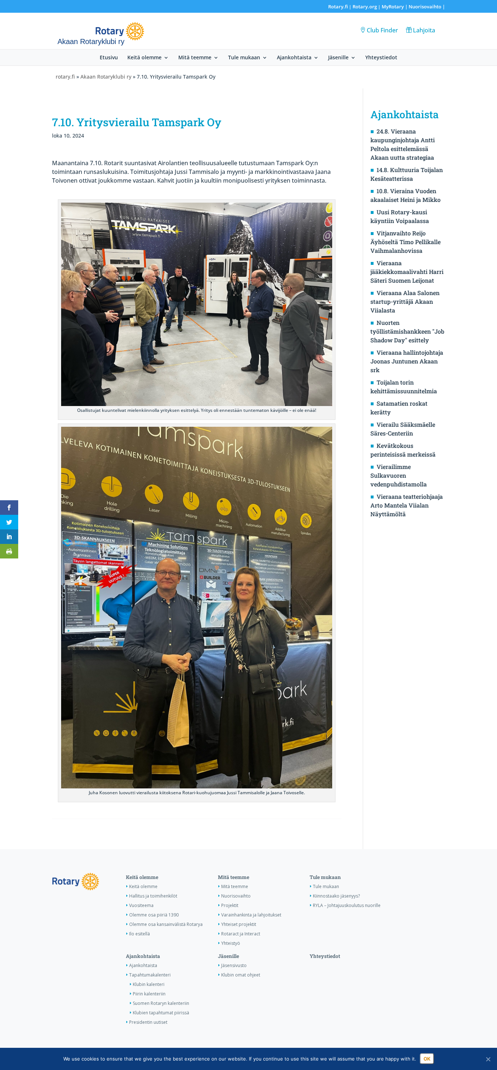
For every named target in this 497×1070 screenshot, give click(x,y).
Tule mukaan (244, 58)
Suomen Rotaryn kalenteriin (161, 1003)
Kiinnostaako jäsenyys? (336, 896)
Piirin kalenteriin (149, 994)
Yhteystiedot (381, 58)
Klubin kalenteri (148, 984)
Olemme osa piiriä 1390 (154, 915)
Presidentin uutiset (148, 1022)
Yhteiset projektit (238, 924)
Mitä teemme (194, 58)
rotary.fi (65, 76)
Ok (427, 1059)
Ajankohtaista (294, 58)
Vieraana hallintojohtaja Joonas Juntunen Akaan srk (406, 361)
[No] (488, 1059)
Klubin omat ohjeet (240, 975)
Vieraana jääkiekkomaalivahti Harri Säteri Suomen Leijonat (407, 271)
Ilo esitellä (139, 934)
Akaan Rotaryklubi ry (105, 76)
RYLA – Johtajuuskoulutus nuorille (347, 905)
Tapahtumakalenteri (150, 975)
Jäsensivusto (234, 965)
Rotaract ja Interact (240, 934)
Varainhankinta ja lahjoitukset (251, 915)
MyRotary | (395, 6)
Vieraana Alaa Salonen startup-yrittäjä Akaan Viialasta (405, 301)
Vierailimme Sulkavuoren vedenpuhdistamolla (398, 475)
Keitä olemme (144, 58)
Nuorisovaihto (425, 6)
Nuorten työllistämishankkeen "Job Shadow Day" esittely (407, 331)
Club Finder (382, 30)
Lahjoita (424, 30)
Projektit (229, 905)
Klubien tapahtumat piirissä (161, 1013)
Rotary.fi (338, 6)
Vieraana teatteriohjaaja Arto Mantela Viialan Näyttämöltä (406, 505)
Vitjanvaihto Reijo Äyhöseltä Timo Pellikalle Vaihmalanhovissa (405, 241)
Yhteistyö (230, 943)
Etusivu (109, 58)
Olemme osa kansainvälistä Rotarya (166, 924)
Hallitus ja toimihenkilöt (153, 896)
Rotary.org (365, 6)
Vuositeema (141, 905)
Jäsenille (338, 58)
